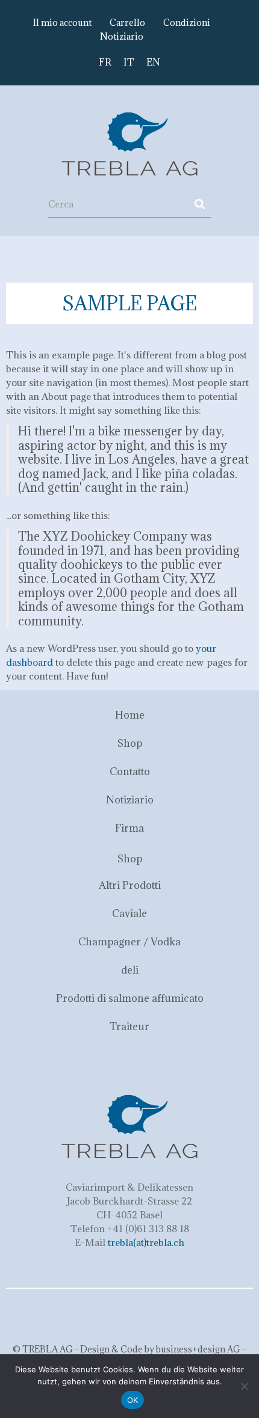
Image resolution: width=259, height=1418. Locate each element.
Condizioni (186, 22)
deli (130, 970)
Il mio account (62, 22)
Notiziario (121, 36)
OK (133, 1400)
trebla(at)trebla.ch (146, 1242)
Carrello (127, 22)
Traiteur (129, 1026)
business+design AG (198, 1349)
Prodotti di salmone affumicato (130, 998)
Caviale (129, 913)
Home (130, 715)
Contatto (130, 771)
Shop (129, 743)
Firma (129, 828)
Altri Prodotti (130, 885)
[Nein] (244, 1386)
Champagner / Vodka (129, 941)
